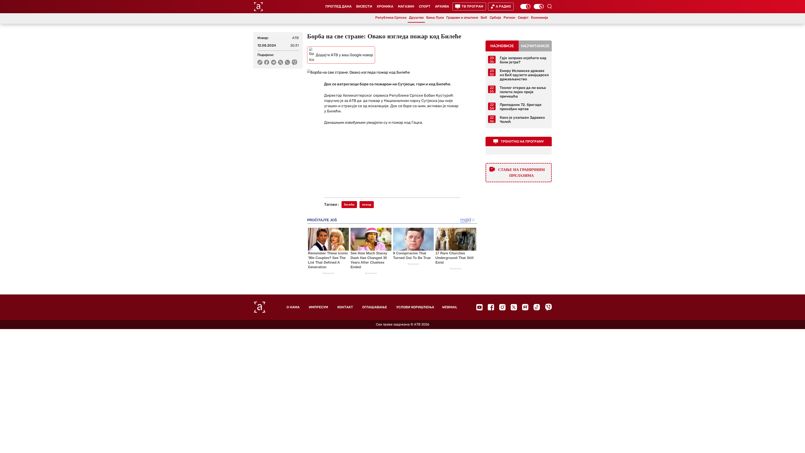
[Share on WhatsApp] (287, 62)
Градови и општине (462, 18)
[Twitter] (514, 307)
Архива (442, 6)
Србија (495, 18)
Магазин (406, 6)
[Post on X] (280, 62)
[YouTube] (479, 307)
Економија (539, 18)
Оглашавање (374, 307)
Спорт (424, 6)
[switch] (525, 6)
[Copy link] (259, 62)
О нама (293, 307)
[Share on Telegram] (273, 62)
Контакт (345, 307)
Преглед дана (338, 6)
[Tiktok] (537, 307)
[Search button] (549, 6)
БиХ (484, 18)
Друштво (416, 18)
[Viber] (548, 307)
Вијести (364, 6)
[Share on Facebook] (266, 62)
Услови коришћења (415, 307)
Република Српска (390, 18)
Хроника (385, 6)
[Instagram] (502, 307)
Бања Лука (435, 18)
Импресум (318, 307)
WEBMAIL (449, 307)
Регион (509, 18)
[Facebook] (491, 307)
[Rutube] (525, 307)
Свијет (523, 18)
